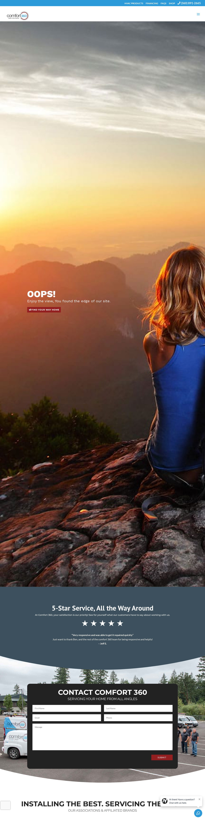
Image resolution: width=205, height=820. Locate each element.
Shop (172, 3)
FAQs (163, 3)
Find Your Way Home (45, 309)
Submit (162, 757)
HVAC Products (134, 3)
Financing (152, 3)
